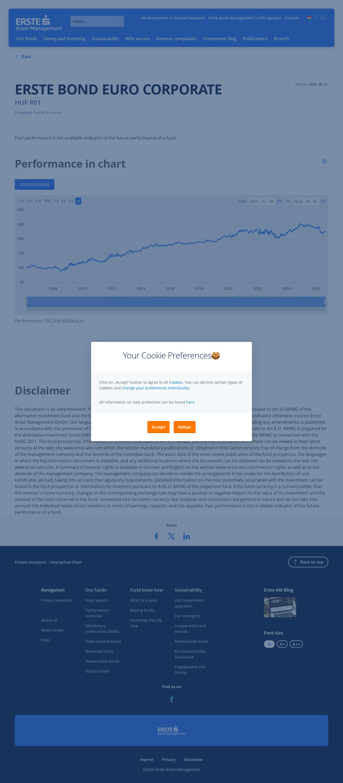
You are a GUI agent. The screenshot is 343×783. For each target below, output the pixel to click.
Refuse (184, 427)
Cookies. (177, 382)
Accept (158, 427)
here (190, 402)
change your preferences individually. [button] (156, 387)
